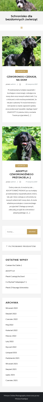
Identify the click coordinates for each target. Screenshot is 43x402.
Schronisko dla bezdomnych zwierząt (21, 18)
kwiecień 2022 (11, 330)
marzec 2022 (11, 336)
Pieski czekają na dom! (15, 276)
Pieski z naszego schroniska (17, 287)
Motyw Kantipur (21, 399)
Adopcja (21, 71)
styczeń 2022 (11, 347)
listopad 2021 (11, 352)
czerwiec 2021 (12, 380)
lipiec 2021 (10, 375)
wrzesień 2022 (12, 308)
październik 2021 (12, 358)
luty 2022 (10, 341)
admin (13, 84)
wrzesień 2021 (12, 364)
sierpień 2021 (11, 369)
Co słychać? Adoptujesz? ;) (16, 282)
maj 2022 (9, 325)
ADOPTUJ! (10, 271)
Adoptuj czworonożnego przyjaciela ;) (21, 174)
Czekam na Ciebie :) (14, 265)
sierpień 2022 (11, 313)
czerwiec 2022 (12, 319)
